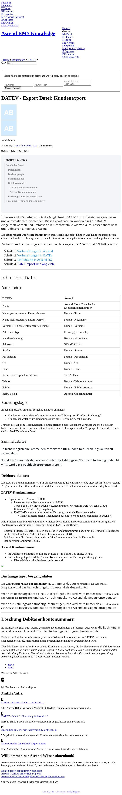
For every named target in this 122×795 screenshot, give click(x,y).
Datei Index (14, 169)
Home (6, 60)
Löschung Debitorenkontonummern (25, 201)
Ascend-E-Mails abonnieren (15, 776)
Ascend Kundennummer (23, 192)
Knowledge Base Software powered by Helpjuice (61, 792)
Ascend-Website (9, 773)
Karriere (22, 773)
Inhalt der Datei (15, 165)
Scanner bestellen (38, 776)
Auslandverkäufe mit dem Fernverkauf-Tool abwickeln (28, 730)
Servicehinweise (56, 776)
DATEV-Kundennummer (23, 187)
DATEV (32, 60)
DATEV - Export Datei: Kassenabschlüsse (22, 702)
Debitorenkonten (17, 183)
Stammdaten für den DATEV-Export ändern (23, 743)
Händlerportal (34, 773)
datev (10, 667)
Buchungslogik (16, 174)
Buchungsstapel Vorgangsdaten (25, 196)
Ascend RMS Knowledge (28, 33)
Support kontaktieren (18, 770)
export (11, 664)
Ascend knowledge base (24, 145)
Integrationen (18, 60)
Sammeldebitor (16, 178)
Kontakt (66, 28)
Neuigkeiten (36, 770)
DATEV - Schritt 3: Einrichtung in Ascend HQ (24, 716)
